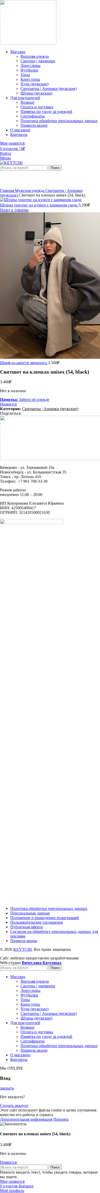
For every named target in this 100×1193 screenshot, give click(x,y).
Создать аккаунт (14, 1105)
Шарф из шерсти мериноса (24, 363)
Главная (7, 190)
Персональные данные (30, 913)
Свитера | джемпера (38, 61)
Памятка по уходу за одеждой (46, 111)
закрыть (7, 1088)
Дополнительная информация (26, 1119)
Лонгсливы (31, 65)
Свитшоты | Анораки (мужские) (49, 88)
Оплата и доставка (37, 107)
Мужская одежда (30, 190)
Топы (25, 75)
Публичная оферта (26, 927)
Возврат (28, 102)
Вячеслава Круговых (42, 962)
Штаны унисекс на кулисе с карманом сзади (39, 205)
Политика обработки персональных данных (59, 121)
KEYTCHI (22, 949)
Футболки (29, 70)
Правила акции (34, 125)
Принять (60, 1119)
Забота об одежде (24, 399)
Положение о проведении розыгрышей (44, 918)
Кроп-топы (30, 79)
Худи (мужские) (34, 84)
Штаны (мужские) (36, 93)
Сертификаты (33, 116)
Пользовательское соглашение (36, 922)
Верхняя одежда (35, 56)
